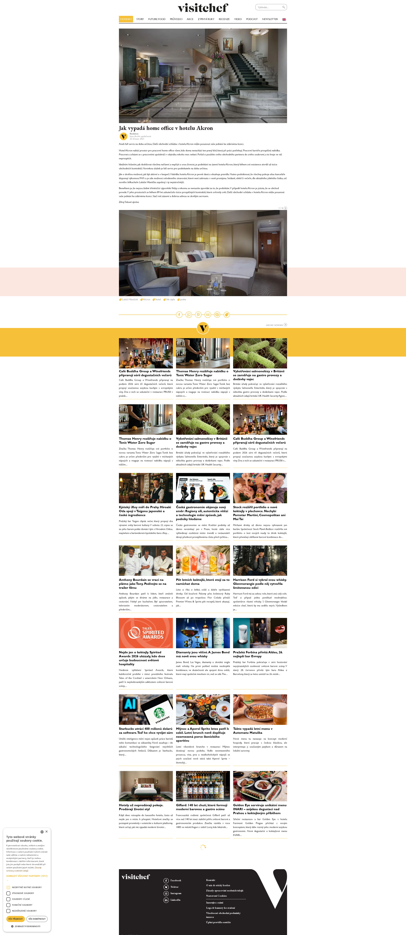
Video (238, 19)
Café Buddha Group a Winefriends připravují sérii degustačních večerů (145, 373)
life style (170, 299)
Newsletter (270, 19)
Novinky (126, 19)
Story (140, 19)
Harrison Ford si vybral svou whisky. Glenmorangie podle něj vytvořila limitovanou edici (259, 584)
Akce (190, 19)
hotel (158, 299)
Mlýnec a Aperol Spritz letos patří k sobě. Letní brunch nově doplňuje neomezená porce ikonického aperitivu (202, 734)
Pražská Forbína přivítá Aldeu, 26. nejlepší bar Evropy (258, 654)
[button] (27, 878)
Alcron (146, 299)
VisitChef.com (203, 7)
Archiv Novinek (275, 325)
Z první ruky (206, 19)
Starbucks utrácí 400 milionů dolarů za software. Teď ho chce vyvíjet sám (146, 731)
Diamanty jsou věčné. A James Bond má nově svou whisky (203, 654)
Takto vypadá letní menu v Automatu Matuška (252, 731)
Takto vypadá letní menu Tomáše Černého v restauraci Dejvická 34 (258, 880)
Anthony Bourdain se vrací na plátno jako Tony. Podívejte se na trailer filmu (142, 584)
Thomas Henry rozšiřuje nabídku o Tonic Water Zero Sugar (202, 373)
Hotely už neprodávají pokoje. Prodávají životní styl (141, 807)
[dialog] (27, 880)
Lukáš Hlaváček (129, 299)
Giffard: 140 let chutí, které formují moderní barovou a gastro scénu (201, 807)
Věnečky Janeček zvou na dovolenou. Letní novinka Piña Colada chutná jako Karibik (198, 882)
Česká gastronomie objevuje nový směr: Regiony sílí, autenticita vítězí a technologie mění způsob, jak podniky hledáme (202, 513)
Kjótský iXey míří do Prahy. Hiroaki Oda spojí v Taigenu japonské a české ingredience (145, 511)
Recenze (224, 19)
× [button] (46, 831)
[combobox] (42, 831)
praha (183, 299)
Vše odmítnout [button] (37, 919)
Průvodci (176, 19)
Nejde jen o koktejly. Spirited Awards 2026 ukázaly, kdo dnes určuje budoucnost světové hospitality (142, 658)
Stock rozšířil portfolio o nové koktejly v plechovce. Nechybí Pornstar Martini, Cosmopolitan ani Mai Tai (259, 513)
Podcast (252, 19)
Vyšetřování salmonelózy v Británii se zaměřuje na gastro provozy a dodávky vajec (258, 375)
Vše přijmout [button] (15, 919)
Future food (156, 19)
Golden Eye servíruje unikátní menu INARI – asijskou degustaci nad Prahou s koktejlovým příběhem (260, 809)
